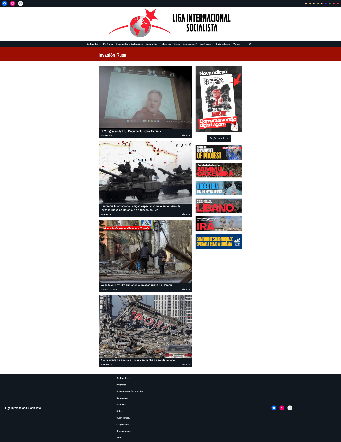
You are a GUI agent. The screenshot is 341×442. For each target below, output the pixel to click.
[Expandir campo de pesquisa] (250, 44)
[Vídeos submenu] (241, 44)
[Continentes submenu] (99, 44)
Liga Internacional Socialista (23, 408)
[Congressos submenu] (212, 44)
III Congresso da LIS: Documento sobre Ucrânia (131, 131)
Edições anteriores (219, 138)
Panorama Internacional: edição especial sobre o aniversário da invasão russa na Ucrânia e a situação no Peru (140, 208)
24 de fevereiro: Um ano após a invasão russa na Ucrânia (136, 285)
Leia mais (185, 135)
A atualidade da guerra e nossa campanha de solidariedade (138, 360)
